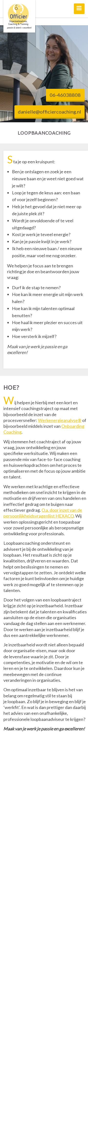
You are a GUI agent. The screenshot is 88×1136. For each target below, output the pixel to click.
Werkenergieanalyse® (59, 420)
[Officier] (19, 16)
